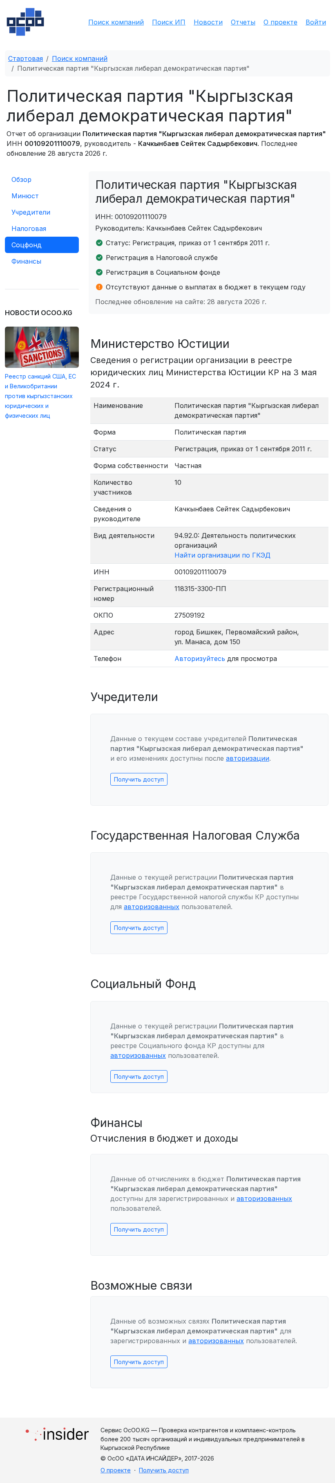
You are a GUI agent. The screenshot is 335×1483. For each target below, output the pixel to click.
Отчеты (243, 22)
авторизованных (151, 907)
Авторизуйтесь (199, 658)
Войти (316, 22)
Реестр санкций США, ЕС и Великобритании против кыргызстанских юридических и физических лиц (40, 396)
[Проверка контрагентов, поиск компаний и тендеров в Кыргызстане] (25, 22)
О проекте (280, 22)
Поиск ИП (168, 22)
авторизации (247, 758)
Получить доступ (139, 779)
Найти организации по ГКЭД (222, 555)
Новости (208, 22)
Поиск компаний (116, 22)
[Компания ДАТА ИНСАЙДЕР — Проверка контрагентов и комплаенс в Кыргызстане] (57, 1431)
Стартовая (25, 58)
